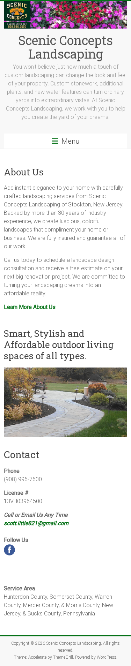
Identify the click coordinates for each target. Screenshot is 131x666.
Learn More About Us (30, 307)
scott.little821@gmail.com (36, 523)
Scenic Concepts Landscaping (65, 47)
